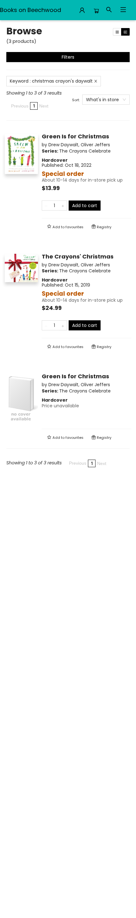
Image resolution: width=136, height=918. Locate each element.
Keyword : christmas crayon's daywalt (51, 81)
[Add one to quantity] (63, 205)
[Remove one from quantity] (46, 205)
